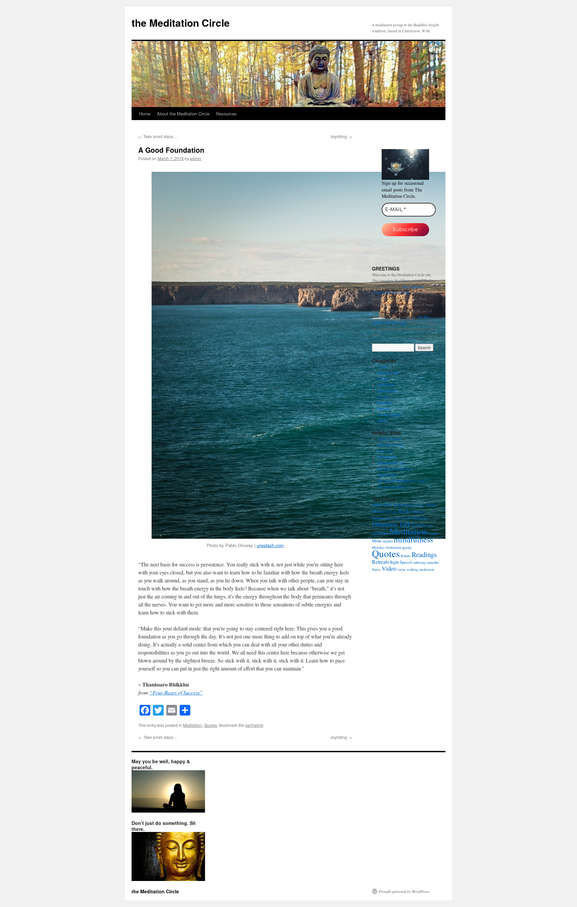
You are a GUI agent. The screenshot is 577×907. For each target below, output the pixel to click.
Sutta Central (387, 474)
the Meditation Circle (181, 22)
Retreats (383, 408)
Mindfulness (387, 390)
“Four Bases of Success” (176, 692)
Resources (226, 113)
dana (407, 518)
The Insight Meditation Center (401, 480)
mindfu (388, 541)
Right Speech (401, 562)
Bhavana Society (390, 444)
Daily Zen (385, 450)
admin (195, 158)
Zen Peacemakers (391, 486)
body (393, 511)
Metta (377, 540)
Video (389, 568)
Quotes (210, 725)
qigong (406, 547)
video (381, 420)
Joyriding (341, 136)
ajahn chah (382, 505)
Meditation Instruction (394, 468)
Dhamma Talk (388, 372)
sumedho (432, 562)
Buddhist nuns (382, 518)
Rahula (406, 555)
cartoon (398, 518)
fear (430, 525)
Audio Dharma (389, 438)
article (419, 505)
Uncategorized (388, 414)
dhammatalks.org (390, 462)
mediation (380, 533)
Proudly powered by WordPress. (404, 891)
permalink (254, 725)
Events (382, 378)
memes (433, 533)
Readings (384, 402)
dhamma (419, 517)
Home (144, 113)
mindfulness (413, 539)
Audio (382, 366)
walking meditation (420, 569)
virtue (401, 569)
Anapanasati (403, 504)
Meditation (192, 725)
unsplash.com (270, 545)
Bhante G (380, 511)
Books (404, 511)
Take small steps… (157, 136)
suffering (419, 562)
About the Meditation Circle (183, 113)
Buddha (417, 511)
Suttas (376, 569)
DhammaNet (387, 456)
